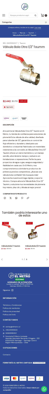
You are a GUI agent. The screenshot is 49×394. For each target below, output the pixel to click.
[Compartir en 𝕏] (11, 198)
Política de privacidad (11, 311)
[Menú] (3, 15)
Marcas (22, 33)
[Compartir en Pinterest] (22, 198)
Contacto (6, 355)
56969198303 (11, 333)
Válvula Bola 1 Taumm (10, 246)
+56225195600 (11, 330)
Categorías (7, 22)
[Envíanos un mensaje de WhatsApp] (44, 389)
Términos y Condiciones (12, 305)
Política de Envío (9, 315)
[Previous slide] (2, 259)
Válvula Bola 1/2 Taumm (35, 246)
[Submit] (35, 15)
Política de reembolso (11, 308)
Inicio (15, 33)
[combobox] (23, 15)
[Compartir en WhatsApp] (16, 198)
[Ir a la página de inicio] (24, 6)
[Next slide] (46, 259)
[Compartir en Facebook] (5, 198)
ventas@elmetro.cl (12, 327)
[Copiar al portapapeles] (28, 198)
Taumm (31, 33)
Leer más (37, 28)
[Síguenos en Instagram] (12, 290)
